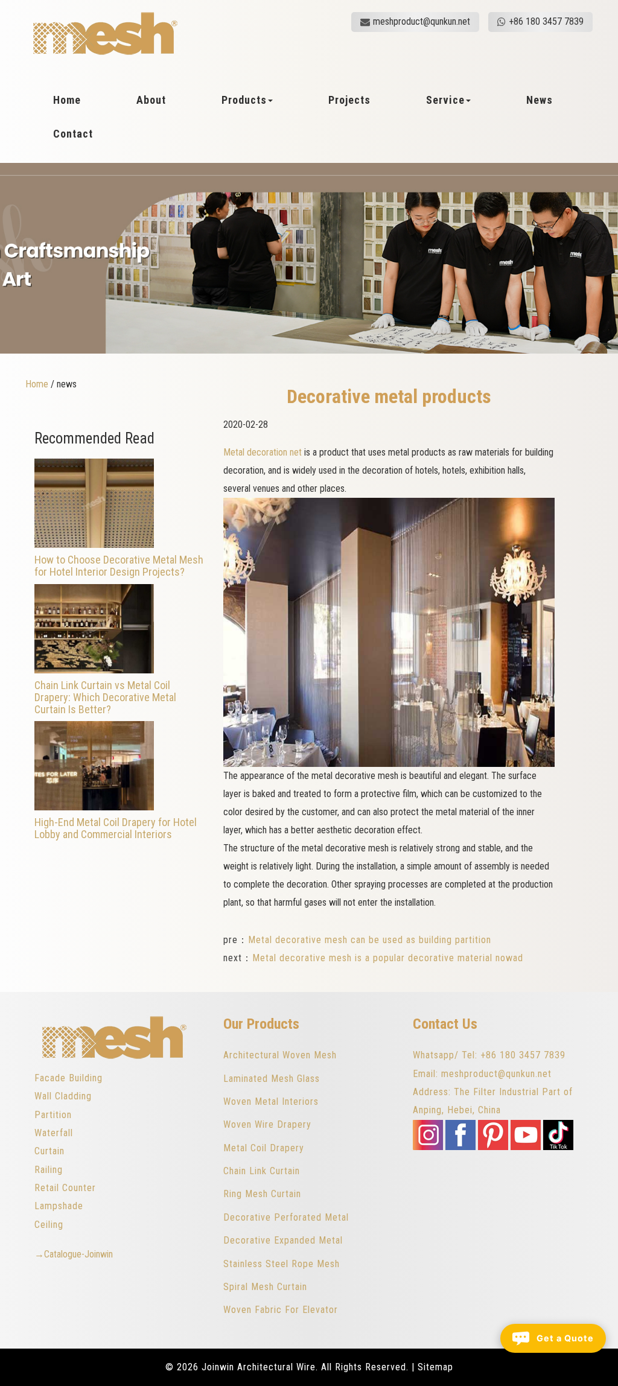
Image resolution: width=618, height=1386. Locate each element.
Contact (73, 134)
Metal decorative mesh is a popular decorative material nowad (387, 958)
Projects (349, 100)
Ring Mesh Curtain (262, 1194)
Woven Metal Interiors (271, 1101)
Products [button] (244, 100)
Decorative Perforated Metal (286, 1217)
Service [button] (445, 100)
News (539, 100)
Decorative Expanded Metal (283, 1240)
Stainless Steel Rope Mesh (281, 1264)
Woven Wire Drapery (267, 1124)
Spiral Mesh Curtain (265, 1286)
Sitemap (435, 1367)
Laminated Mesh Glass (271, 1078)
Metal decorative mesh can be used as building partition (369, 940)
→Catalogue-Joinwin (73, 1254)
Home (67, 100)
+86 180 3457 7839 (546, 21)
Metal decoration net (263, 452)
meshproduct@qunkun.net (421, 21)
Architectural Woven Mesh (280, 1055)
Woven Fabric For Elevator (280, 1309)
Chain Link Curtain (261, 1171)
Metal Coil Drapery (263, 1148)
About (151, 100)
